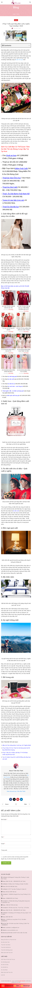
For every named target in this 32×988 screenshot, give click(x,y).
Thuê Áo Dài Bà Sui (10, 206)
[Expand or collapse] (29, 45)
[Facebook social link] (10, 799)
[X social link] (14, 799)
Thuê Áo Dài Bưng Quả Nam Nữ (15, 193)
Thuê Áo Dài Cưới (9, 187)
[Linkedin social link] (21, 799)
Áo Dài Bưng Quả (5, 962)
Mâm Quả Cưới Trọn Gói (7, 952)
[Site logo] (16, 2)
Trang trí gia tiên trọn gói (13, 200)
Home (14, 14)
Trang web (4, 850)
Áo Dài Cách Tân (5, 942)
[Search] (30, 2)
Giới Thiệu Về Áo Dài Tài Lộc (8, 959)
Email (3, 843)
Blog (18, 14)
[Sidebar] (2, 298)
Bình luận (4, 819)
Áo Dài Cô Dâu (4, 964)
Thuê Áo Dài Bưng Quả (6, 950)
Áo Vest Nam (4, 969)
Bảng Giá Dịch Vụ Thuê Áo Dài (8, 939)
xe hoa (13, 155)
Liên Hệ (3, 975)
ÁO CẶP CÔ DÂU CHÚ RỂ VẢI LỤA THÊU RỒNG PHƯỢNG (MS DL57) (23, 308)
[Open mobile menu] (1, 2)
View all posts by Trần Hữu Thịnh (16, 791)
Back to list (16, 804)
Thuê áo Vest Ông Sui (11, 178)
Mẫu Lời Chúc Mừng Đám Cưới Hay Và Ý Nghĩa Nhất (16, 745)
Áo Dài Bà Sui (4, 967)
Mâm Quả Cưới (21, 168)
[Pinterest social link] (17, 799)
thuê (8, 155)
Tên (2, 837)
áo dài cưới (16, 511)
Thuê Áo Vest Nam (5, 944)
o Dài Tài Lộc (19, 59)
